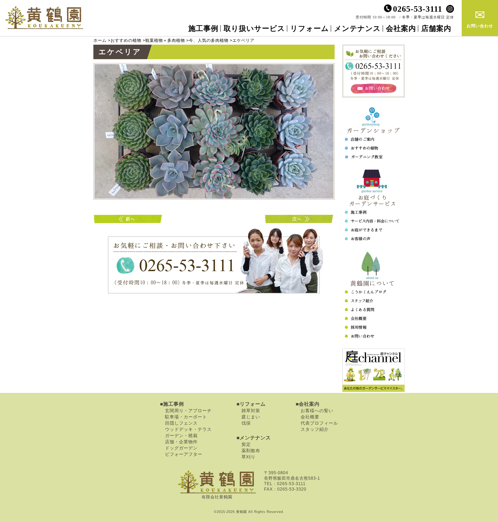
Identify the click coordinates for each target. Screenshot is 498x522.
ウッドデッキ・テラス (188, 429)
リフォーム (309, 28)
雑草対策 (250, 410)
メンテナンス (357, 28)
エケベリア (128, 219)
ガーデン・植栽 (181, 435)
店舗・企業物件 (181, 441)
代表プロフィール (319, 423)
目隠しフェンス (181, 423)
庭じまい (250, 416)
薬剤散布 (250, 450)
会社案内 (401, 28)
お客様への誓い (317, 410)
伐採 (246, 423)
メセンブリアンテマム (300, 219)
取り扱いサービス (254, 28)
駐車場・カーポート (186, 416)
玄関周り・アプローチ (188, 410)
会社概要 (310, 416)
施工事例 (203, 28)
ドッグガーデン (181, 448)
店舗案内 (436, 28)
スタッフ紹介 (315, 429)
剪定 (246, 444)
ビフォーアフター (183, 454)
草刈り (248, 456)
